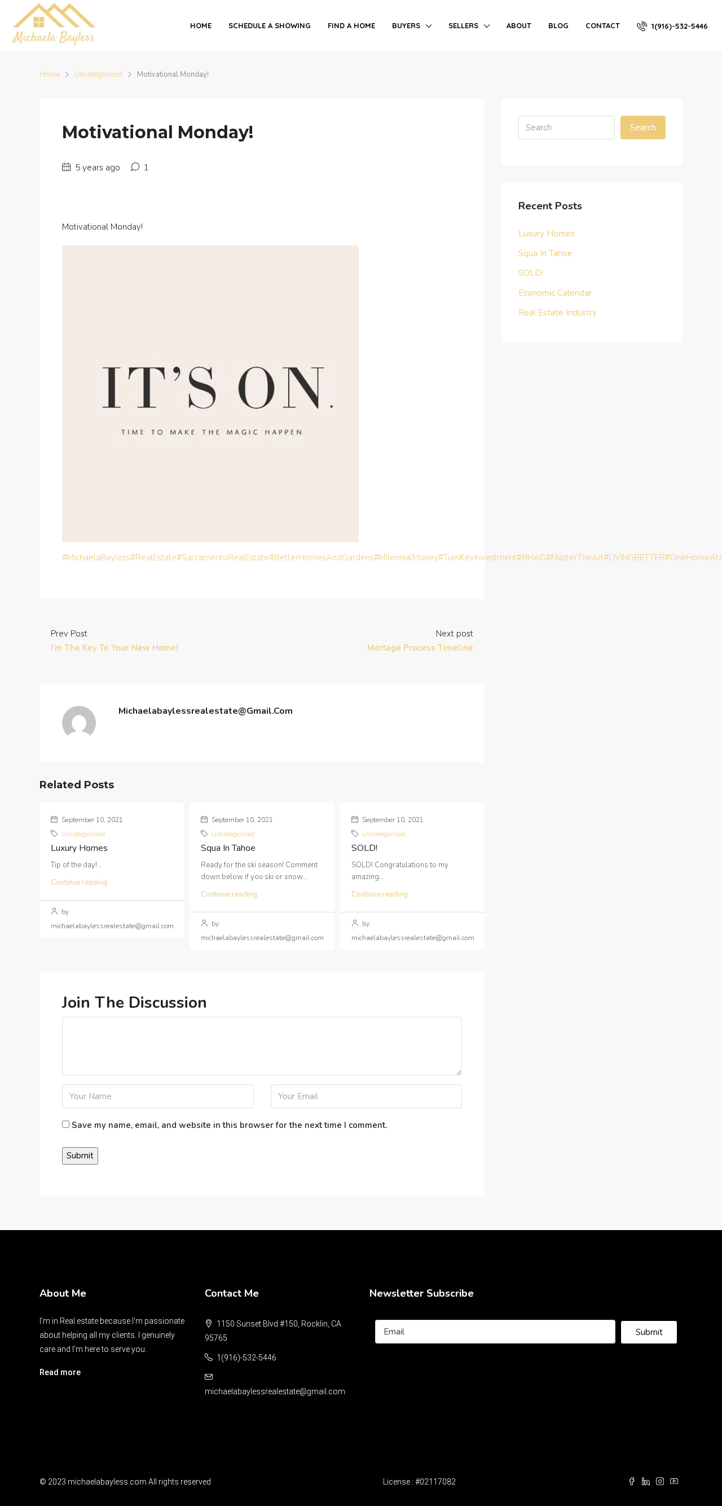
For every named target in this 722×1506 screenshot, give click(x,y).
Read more (60, 1372)
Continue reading (79, 882)
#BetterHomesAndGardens (321, 557)
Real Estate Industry (557, 312)
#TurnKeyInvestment (477, 557)
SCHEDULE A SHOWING (269, 25)
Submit (649, 1332)
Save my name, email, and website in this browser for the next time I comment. (229, 1125)
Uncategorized (98, 74)
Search (643, 127)
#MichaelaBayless (96, 557)
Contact (602, 25)
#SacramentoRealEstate (223, 557)
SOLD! (364, 848)
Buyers (406, 25)
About (519, 25)
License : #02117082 (419, 1481)
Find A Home (351, 25)
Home (201, 25)
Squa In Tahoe (228, 848)
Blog (558, 25)
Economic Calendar (555, 292)
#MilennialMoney (406, 557)
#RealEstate (153, 557)
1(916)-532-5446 (678, 25)
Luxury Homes (79, 848)
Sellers (463, 25)
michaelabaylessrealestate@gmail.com (275, 1391)
